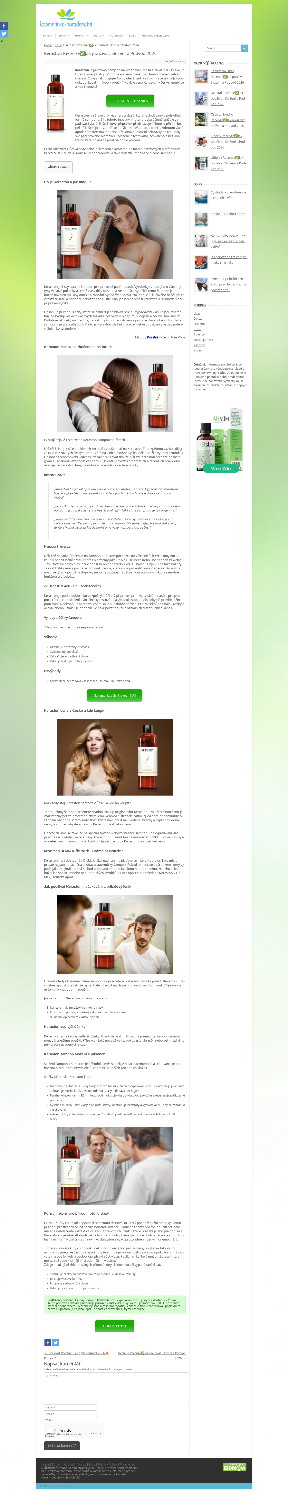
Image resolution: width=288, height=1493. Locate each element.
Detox (98, 35)
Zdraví (63, 35)
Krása (47, 35)
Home (48, 45)
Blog (132, 35)
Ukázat (63, 167)
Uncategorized (203, 340)
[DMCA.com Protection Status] (234, 1470)
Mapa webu (128, 1464)
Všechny (199, 345)
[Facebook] (47, 1342)
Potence (115, 35)
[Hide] (1, 41)
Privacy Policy (107, 1464)
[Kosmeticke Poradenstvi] (66, 28)
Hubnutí (80, 35)
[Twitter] (55, 1342)
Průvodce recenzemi (155, 35)
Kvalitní (152, 337)
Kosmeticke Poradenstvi (60, 1486)
